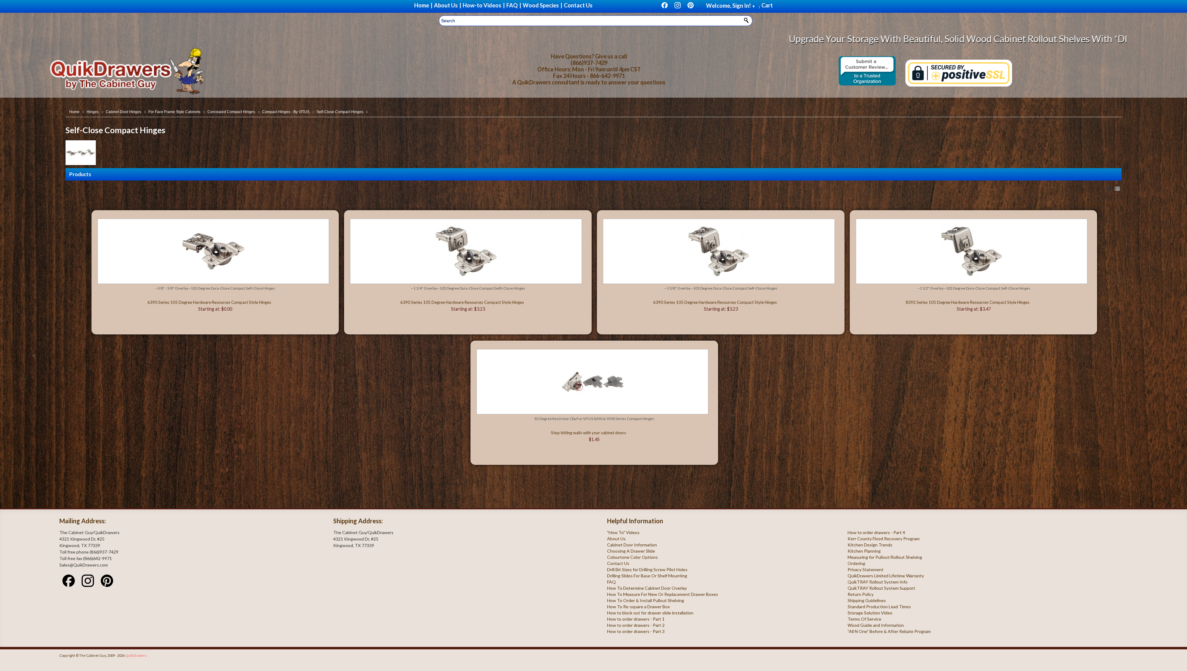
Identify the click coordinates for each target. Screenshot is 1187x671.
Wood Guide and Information (876, 625)
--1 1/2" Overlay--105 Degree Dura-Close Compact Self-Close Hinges (973, 288)
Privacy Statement (865, 569)
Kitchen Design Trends (870, 544)
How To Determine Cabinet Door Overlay (647, 588)
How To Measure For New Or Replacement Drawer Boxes (662, 594)
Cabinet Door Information (632, 544)
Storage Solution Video (870, 612)
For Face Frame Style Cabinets (174, 112)
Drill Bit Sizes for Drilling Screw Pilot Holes (647, 569)
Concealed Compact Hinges (231, 112)
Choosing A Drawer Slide (631, 551)
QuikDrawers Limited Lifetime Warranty (886, 575)
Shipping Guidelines (867, 600)
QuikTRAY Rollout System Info (878, 581)
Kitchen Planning (864, 551)
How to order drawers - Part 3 (636, 631)
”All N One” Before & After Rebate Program (889, 631)
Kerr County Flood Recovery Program (884, 538)
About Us (616, 538)
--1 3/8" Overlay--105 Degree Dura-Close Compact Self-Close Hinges (720, 288)
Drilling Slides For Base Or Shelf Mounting (647, 575)
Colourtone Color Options (632, 557)
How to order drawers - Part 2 (636, 625)
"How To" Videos (623, 532)
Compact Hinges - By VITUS (285, 112)
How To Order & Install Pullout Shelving (645, 600)
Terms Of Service (864, 619)
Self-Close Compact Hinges (340, 112)
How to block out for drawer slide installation (650, 612)
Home (74, 112)
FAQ (611, 581)
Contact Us (618, 563)
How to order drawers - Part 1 (636, 619)
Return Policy (861, 594)
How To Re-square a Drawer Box (638, 606)
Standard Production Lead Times (879, 606)
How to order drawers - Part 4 (876, 532)
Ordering (856, 563)
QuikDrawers (136, 655)
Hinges (93, 112)
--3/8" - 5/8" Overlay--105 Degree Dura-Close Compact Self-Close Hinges (215, 288)
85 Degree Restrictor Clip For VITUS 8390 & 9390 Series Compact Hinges (594, 418)
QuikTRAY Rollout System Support (881, 588)
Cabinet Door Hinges (123, 112)
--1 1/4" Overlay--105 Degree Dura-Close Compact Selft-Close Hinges (468, 288)
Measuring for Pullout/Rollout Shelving (885, 557)
